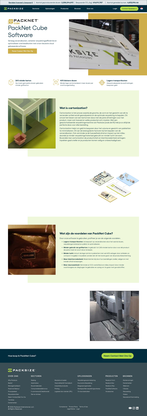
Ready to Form (110, 380)
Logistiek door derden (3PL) (63, 391)
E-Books (125, 388)
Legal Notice (71, 409)
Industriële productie (61, 386)
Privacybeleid (12, 391)
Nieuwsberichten (13, 394)
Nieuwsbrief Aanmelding (131, 397)
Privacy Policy (73, 406)
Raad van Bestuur (14, 388)
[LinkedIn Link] (137, 408)
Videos (125, 394)
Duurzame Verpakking (85, 383)
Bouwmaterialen (36, 386)
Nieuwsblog (127, 391)
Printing (57, 388)
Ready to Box (110, 383)
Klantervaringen (128, 380)
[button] (35, 8)
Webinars (126, 386)
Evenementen (12, 402)
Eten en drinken (36, 394)
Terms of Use (83, 406)
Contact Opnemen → (129, 8)
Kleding (33, 380)
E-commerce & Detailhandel (40, 391)
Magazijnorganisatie (84, 386)
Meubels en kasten (61, 380)
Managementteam (14, 386)
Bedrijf (10, 383)
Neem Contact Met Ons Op (22, 51)
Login (78, 409)
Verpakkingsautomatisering (87, 380)
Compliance (63, 406)
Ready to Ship (110, 386)
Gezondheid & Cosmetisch (63, 383)
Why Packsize (12, 380)
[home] (14, 8)
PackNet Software (111, 388)
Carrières (11, 400)
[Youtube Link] (130, 408)
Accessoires (110, 391)
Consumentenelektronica (39, 388)
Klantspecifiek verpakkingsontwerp (89, 388)
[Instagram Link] (134, 408)
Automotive (34, 383)
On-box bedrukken (84, 391)
